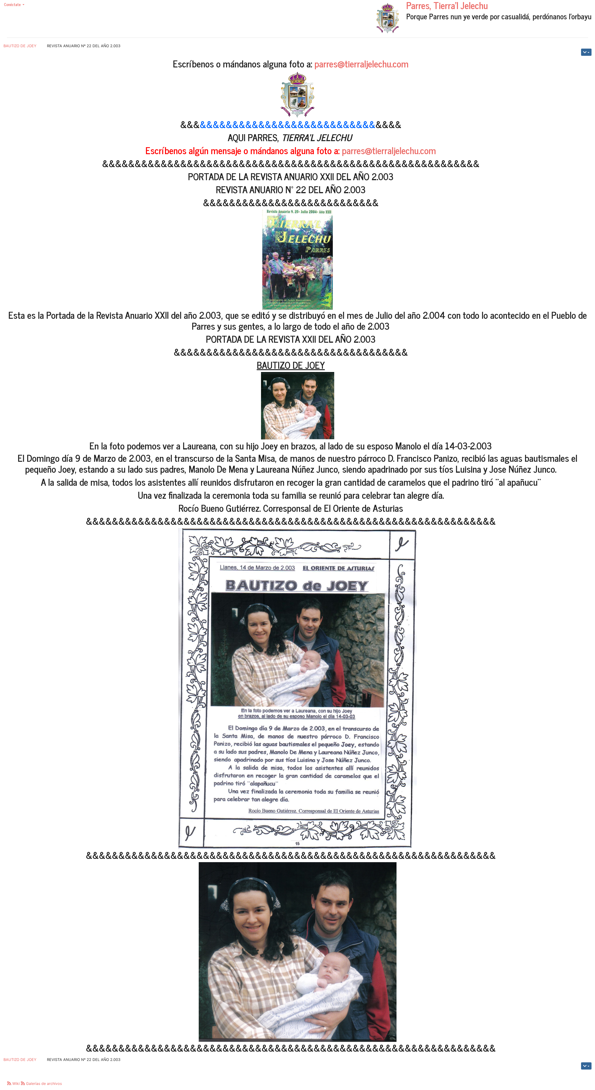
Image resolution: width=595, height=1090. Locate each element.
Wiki (16, 1083)
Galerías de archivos (43, 1083)
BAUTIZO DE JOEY (19, 45)
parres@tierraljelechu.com (361, 63)
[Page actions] (586, 52)
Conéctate (13, 4)
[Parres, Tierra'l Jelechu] (388, 18)
